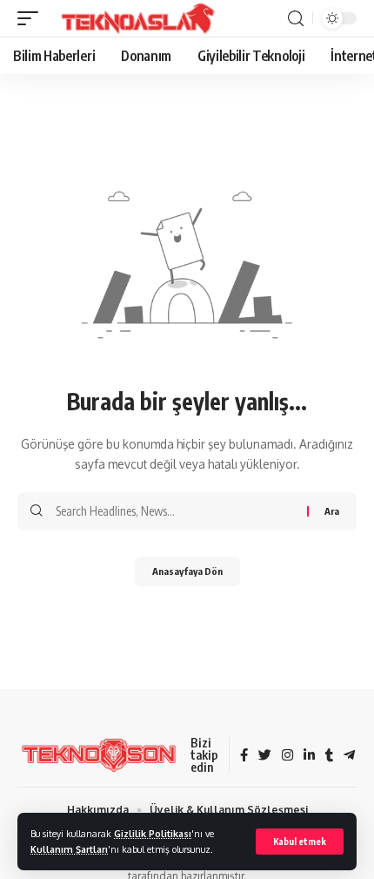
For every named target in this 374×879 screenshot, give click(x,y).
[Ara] (296, 18)
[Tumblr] (329, 756)
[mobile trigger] (32, 18)
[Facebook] (244, 756)
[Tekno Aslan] (132, 18)
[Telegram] (349, 756)
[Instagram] (287, 756)
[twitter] (264, 756)
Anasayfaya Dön (187, 571)
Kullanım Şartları (69, 849)
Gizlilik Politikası (152, 833)
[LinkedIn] (309, 756)
